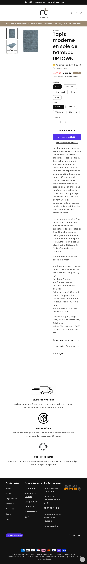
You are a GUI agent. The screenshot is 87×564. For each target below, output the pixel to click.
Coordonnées (51, 557)
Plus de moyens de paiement (67, 143)
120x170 (71, 107)
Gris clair (70, 86)
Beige (74, 92)
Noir (57, 97)
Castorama (31, 512)
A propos (10, 509)
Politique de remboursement (42, 554)
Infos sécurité (51, 526)
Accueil (9, 488)
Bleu (57, 86)
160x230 (59, 112)
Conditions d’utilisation (16, 557)
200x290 (73, 112)
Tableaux (10, 504)
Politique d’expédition (36, 557)
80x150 (58, 107)
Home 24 (29, 506)
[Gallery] (25, 40)
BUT (27, 517)
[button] (4, 12)
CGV (8, 519)
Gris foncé (60, 92)
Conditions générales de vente (69, 557)
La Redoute (30, 488)
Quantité (56, 117)
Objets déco (11, 498)
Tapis (8, 493)
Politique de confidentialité (65, 554)
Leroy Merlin (31, 501)
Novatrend (22, 554)
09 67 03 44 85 (51, 508)
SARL (27, 554)
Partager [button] (59, 353)
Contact (9, 514)
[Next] (40, 41)
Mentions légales (44, 559)
